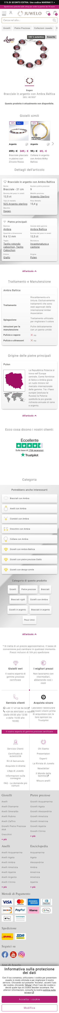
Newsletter (43, 768)
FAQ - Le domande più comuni (15, 784)
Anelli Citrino (8, 882)
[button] (4, 13)
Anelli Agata (8, 857)
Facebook (5, 954)
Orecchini (7, 834)
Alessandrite (37, 862)
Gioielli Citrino (38, 831)
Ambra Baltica (38, 229)
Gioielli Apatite (38, 826)
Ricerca (54, 20)
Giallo (6, 257)
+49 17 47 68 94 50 (16, 708)
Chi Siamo (43, 748)
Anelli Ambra (8, 862)
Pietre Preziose (22, 28)
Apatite (34, 882)
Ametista (35, 877)
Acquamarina (37, 852)
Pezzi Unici (29, 620)
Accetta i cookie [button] (29, 999)
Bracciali (45, 589)
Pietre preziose (28, 589)
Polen (33, 257)
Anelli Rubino (9, 816)
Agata (33, 857)
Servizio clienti (15, 703)
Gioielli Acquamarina (41, 801)
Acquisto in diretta (15, 766)
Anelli (5, 801)
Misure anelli (43, 780)
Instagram (21, 954)
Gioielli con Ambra (39, 599)
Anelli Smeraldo (10, 811)
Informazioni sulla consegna (15, 777)
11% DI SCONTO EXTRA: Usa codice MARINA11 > (29, 2)
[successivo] (52, 143)
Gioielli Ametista (39, 816)
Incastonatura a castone (39, 245)
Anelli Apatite (9, 872)
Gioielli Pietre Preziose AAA (14, 828)
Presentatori (43, 753)
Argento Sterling (39, 197)
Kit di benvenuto (15, 761)
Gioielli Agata (37, 806)
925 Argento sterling (15, 204)
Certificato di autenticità (16, 755)
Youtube (13, 954)
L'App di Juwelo (15, 771)
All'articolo (28, 271)
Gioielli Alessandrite (41, 811)
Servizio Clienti (15, 748)
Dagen (7, 211)
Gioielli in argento (17, 609)
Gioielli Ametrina (39, 821)
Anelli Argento (9, 877)
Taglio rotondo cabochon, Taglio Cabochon (13, 247)
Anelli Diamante (10, 806)
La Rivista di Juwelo (43, 763)
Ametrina (35, 872)
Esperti (43, 758)
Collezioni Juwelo (43, 28)
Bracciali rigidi (18, 599)
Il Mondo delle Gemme (43, 775)
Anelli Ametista (10, 867)
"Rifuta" (28, 985)
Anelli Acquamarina (12, 852)
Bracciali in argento (40, 609)
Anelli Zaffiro (9, 821)
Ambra (7, 229)
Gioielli (6, 28)
